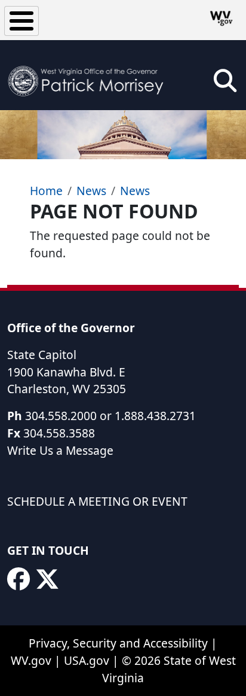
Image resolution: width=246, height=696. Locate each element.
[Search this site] (225, 85)
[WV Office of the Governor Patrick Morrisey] (89, 75)
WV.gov (31, 660)
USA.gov (86, 660)
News (91, 191)
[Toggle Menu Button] (21, 21)
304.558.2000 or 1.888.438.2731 (110, 416)
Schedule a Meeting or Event (97, 501)
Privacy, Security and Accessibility (118, 643)
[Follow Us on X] (47, 579)
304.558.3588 (59, 433)
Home (46, 191)
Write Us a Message (60, 450)
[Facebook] (18, 579)
